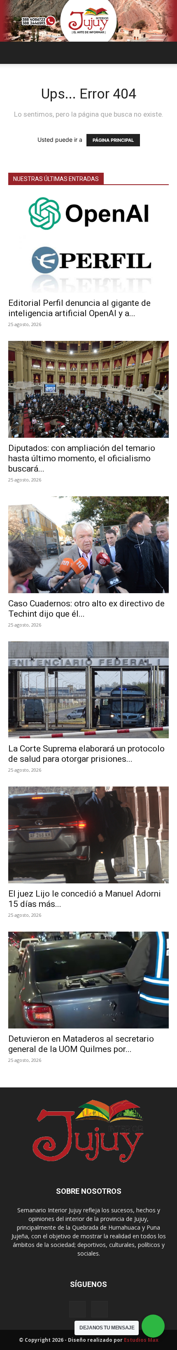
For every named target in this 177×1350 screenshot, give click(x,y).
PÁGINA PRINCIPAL (113, 140)
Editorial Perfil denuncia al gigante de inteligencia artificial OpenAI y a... (79, 308)
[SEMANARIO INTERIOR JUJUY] (88, 21)
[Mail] (77, 1309)
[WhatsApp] (99, 1309)
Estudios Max (141, 1339)
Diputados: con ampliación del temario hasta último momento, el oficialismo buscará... (81, 458)
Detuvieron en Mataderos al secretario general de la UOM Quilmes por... (81, 1044)
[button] (14, 53)
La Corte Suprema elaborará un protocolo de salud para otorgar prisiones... (86, 754)
